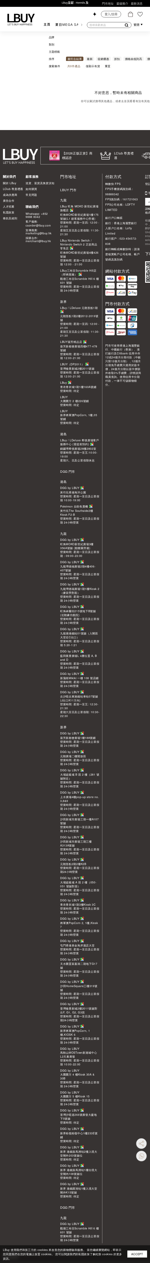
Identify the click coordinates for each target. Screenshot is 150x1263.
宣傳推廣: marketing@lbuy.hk (39, 231)
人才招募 (8, 206)
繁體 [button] (137, 24)
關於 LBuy (9, 183)
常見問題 (31, 195)
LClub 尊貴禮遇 (13, 189)
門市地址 (108, 3)
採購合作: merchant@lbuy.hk (38, 239)
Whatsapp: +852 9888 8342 (37, 215)
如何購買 (31, 189)
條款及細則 (10, 218)
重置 (108, 66)
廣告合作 (8, 200)
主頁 (47, 24)
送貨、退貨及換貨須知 (40, 183)
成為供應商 (10, 195)
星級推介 (122, 3)
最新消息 (137, 3)
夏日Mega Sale (70, 24)
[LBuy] (21, 19)
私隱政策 (8, 212)
